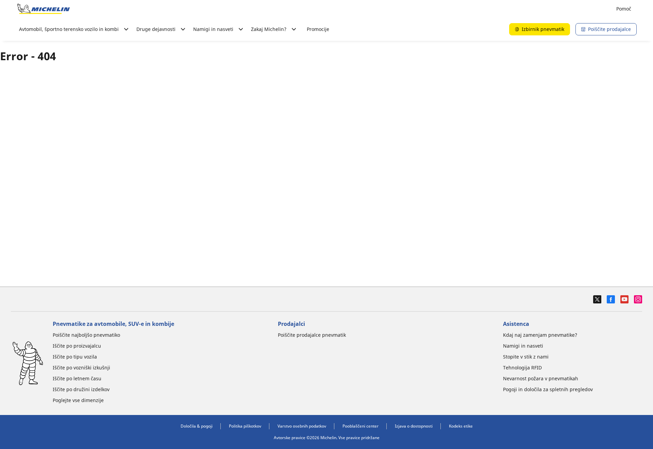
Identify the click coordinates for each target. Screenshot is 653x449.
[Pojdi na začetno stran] (43, 9)
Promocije (318, 29)
